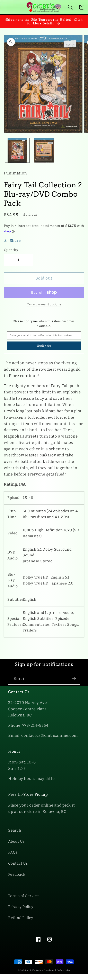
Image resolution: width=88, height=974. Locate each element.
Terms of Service (23, 896)
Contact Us (18, 863)
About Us (16, 841)
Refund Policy (20, 918)
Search (14, 830)
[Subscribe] (74, 679)
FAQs (12, 852)
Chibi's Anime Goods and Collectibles (49, 970)
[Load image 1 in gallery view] (17, 150)
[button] (6, 7)
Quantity (11, 250)
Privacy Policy (20, 907)
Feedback (16, 874)
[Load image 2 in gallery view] (44, 150)
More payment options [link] (44, 304)
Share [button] (15, 240)
